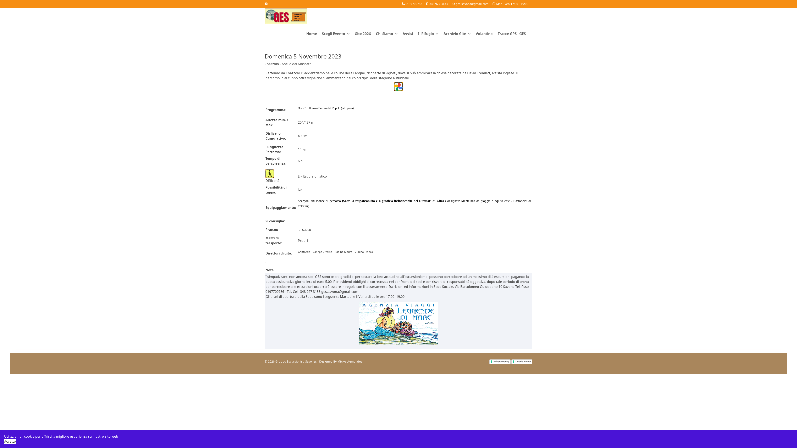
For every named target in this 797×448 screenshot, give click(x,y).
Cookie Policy (523, 361)
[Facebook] (266, 4)
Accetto (10, 441)
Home (311, 33)
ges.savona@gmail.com (472, 4)
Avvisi (408, 33)
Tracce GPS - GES (512, 33)
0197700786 (414, 4)
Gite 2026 (363, 33)
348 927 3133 (438, 4)
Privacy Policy (501, 361)
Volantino (484, 33)
